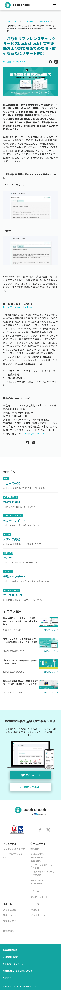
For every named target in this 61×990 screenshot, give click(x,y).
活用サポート (9, 915)
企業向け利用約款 (10, 950)
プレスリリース (38, 915)
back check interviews (36, 882)
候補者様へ (8, 930)
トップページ (12, 21)
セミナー (34, 891)
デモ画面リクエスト (30, 787)
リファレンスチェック (14, 848)
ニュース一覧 (28, 21)
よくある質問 (9, 909)
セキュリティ (9, 920)
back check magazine (36, 859)
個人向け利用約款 (10, 957)
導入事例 (34, 848)
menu (54, 5)
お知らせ (34, 909)
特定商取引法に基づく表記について (18, 970)
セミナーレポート (39, 896)
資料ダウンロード (30, 775)
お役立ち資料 (37, 854)
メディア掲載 (43, 21)
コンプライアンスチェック (14, 856)
